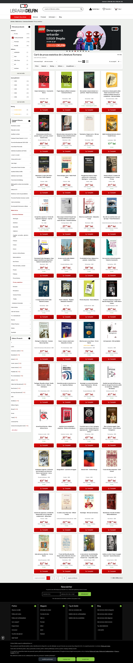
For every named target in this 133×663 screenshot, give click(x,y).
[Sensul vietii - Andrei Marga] (89, 466)
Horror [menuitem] (14, 249)
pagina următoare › (73, 578)
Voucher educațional (17, 634)
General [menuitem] (43, 66)
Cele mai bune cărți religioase (104, 618)
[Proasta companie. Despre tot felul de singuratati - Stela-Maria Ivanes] (112, 296)
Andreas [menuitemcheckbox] (21, 68)
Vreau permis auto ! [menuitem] (16, 159)
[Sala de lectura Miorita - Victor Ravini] (44, 550)
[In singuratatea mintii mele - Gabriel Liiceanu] (44, 296)
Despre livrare (15, 626)
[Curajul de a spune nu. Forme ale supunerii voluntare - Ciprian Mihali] (44, 213)
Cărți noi (42, 618)
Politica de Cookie (105, 646)
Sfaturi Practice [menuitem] (15, 324)
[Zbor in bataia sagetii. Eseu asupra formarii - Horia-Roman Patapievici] (112, 423)
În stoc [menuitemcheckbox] (21, 33)
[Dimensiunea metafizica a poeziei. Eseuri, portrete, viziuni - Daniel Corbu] (44, 130)
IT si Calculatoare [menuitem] (15, 315)
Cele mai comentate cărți (75, 610)
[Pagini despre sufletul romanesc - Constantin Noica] (66, 87)
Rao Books (110, 518)
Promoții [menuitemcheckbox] (21, 41)
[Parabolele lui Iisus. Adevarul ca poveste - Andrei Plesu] (89, 255)
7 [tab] (83, 51)
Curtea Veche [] (16, 367)
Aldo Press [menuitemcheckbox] (21, 60)
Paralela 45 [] (15, 371)
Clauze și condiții (16, 610)
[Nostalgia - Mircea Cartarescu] (89, 509)
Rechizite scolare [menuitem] (15, 125)
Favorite (107, 9)
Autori (41, 630)
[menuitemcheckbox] (21, 110)
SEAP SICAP (15, 638)
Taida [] (14, 417)
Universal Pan (14, 421)
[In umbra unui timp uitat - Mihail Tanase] (66, 509)
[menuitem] (20, 17)
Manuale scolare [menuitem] (15, 130)
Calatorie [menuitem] (15, 231)
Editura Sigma (14, 405)
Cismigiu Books (65, 223)
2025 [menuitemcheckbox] (21, 81)
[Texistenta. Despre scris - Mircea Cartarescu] (89, 130)
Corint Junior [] (16, 363)
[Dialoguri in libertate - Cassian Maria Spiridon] (44, 337)
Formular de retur (44, 614)
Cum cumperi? (15, 622)
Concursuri (14, 630)
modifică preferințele (47, 659)
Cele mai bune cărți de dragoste (105, 610)
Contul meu (95, 9)
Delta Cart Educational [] (18, 384)
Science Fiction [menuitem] (17, 295)
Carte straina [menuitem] (14, 307)
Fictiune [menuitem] (15, 240)
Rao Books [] (15, 388)
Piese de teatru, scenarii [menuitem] (19, 265)
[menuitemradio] (87, 61)
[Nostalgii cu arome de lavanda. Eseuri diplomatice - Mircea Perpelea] (89, 380)
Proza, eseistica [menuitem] (17, 282)
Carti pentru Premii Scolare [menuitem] (18, 167)
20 (64, 578)
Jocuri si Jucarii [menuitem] (15, 155)
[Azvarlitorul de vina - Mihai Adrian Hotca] (44, 423)
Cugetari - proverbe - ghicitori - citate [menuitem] (21, 236)
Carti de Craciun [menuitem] (15, 311)
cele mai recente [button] (48, 61)
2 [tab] (70, 51)
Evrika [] (14, 359)
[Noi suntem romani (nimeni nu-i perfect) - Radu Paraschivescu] (89, 87)
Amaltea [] (15, 400)
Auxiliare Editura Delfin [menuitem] (17, 171)
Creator (65, 477)
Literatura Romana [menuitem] (17, 214)
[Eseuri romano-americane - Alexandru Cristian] (66, 337)
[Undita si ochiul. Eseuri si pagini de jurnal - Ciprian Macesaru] (112, 550)
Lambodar (110, 140)
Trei (42, 223)
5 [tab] (78, 51)
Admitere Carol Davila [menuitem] (16, 176)
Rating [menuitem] (52, 66)
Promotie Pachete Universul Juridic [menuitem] (20, 198)
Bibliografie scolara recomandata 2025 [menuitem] (19, 184)
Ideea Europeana (87, 347)
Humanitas (42, 98)
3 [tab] (72, 51)
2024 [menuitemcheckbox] (21, 85)
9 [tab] (89, 51)
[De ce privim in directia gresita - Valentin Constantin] (112, 255)
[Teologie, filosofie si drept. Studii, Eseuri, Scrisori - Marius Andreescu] (44, 380)
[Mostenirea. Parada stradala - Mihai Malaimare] (112, 509)
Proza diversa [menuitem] (16, 278)
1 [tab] (67, 51)
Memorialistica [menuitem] (17, 257)
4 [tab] (75, 51)
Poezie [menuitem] (14, 270)
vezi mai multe (21, 73)
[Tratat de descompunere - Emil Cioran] (112, 466)
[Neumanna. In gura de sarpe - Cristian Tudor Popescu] (44, 172)
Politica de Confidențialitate (106, 651)
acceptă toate (85, 659)
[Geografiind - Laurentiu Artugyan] (66, 466)
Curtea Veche (87, 305)
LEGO (12, 346)
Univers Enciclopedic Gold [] (19, 425)
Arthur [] (14, 380)
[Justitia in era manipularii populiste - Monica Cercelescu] (66, 423)
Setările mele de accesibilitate (76, 618)
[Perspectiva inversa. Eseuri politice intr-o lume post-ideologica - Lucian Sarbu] (89, 172)
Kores (12, 413)
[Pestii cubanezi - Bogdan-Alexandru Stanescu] (66, 296)
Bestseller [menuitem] (15, 227)
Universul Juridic (110, 391)
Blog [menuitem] (60, 17)
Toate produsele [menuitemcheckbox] (21, 37)
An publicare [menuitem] (70, 66)
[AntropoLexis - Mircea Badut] (112, 337)
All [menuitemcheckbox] (21, 64)
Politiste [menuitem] (15, 274)
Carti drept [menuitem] (14, 163)
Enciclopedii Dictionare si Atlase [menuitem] (19, 206)
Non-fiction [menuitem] (16, 261)
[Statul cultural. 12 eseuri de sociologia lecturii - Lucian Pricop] (112, 172)
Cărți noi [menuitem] (35, 17)
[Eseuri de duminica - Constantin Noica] (44, 87)
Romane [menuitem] (15, 286)
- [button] (29, 27)
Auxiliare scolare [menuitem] (15, 134)
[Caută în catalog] (81, 9)
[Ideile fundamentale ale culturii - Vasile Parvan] (112, 130)
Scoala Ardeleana (42, 140)
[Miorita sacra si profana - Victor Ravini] (89, 337)
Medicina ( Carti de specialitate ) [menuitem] (19, 193)
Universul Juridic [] (17, 350)
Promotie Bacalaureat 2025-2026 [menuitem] (19, 142)
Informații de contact (45, 610)
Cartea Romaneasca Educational (110, 223)
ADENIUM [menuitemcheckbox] (21, 52)
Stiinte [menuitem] (12, 328)
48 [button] (118, 61)
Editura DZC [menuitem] (14, 189)
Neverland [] (15, 355)
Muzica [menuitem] (13, 320)
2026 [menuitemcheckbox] (21, 97)
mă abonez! (84, 594)
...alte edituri (14, 430)
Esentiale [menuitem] (13, 332)
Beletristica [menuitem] (14, 210)
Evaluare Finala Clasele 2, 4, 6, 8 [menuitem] (19, 138)
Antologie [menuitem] (15, 218)
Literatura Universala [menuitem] (17, 303)
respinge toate (66, 659)
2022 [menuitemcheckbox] (21, 93)
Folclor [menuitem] (15, 245)
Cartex (87, 181)
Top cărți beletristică (102, 626)
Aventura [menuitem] (15, 222)
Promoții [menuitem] (43, 17)
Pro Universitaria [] (17, 375)
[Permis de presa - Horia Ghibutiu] (89, 296)
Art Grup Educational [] (18, 392)
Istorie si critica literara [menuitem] (19, 253)
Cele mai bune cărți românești (105, 614)
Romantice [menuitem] (16, 290)
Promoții (42, 622)
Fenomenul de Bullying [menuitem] (17, 180)
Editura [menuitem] (60, 66)
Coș (118, 9)
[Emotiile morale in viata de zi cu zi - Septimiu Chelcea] (66, 380)
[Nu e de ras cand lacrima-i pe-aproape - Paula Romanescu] (112, 213)
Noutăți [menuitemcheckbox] (21, 45)
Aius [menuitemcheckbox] (21, 56)
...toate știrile (100, 630)
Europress (110, 347)
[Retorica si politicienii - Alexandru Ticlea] (89, 213)
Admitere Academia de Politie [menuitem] (18, 151)
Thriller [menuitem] (15, 299)
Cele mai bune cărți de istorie (104, 622)
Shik (12, 396)
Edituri (41, 626)
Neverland (65, 140)
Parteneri (42, 634)
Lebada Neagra (87, 560)
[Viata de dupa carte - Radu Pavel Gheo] (66, 172)
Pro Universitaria (110, 98)
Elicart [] (14, 409)
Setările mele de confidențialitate (77, 614)
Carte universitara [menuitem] (15, 202)
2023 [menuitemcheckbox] (21, 89)
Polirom (42, 181)
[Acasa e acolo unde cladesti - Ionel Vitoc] (66, 255)
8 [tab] (86, 51)
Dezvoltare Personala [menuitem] (16, 146)
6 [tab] (80, 51)
